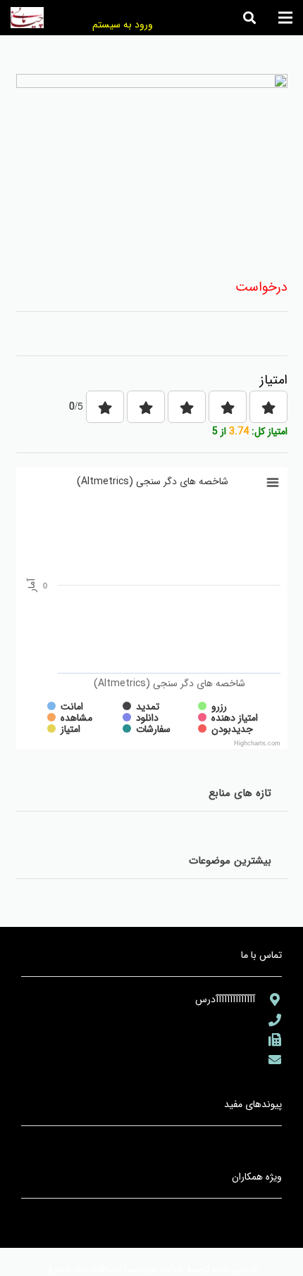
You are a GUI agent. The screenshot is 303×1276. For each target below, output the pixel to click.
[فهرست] (285, 17)
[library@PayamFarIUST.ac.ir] (268, 1059)
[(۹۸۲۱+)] (268, 1039)
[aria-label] (268, 999)
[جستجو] (249, 17)
